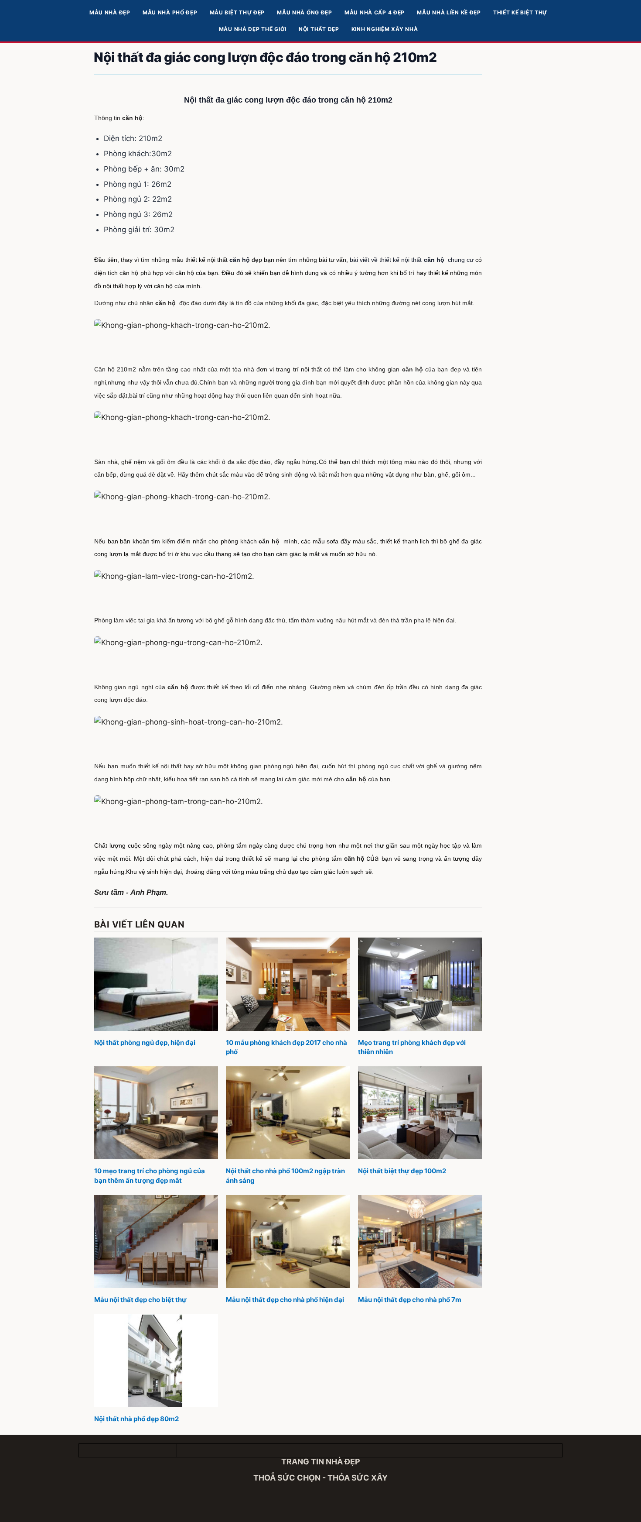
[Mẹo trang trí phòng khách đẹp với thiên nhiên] (420, 984)
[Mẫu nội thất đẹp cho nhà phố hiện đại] (288, 1241)
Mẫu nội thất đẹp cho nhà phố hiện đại (285, 1299)
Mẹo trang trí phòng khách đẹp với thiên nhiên (412, 1047)
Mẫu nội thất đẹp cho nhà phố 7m (409, 1299)
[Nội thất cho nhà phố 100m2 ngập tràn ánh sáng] (288, 1112)
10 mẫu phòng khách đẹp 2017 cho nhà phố (286, 1047)
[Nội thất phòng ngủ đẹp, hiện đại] (156, 984)
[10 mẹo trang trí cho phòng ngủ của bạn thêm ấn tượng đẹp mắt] (156, 1112)
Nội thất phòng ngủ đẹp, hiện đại (144, 1042)
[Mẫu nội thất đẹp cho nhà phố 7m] (420, 1241)
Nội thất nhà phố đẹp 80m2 (136, 1419)
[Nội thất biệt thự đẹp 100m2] (420, 1112)
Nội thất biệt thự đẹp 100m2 (402, 1171)
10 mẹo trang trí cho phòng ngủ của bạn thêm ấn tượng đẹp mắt (149, 1176)
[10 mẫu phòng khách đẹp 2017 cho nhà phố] (288, 984)
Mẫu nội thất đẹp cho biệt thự (140, 1299)
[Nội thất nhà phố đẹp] (156, 1360)
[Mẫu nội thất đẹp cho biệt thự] (156, 1241)
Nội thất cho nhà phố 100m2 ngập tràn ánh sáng (285, 1176)
